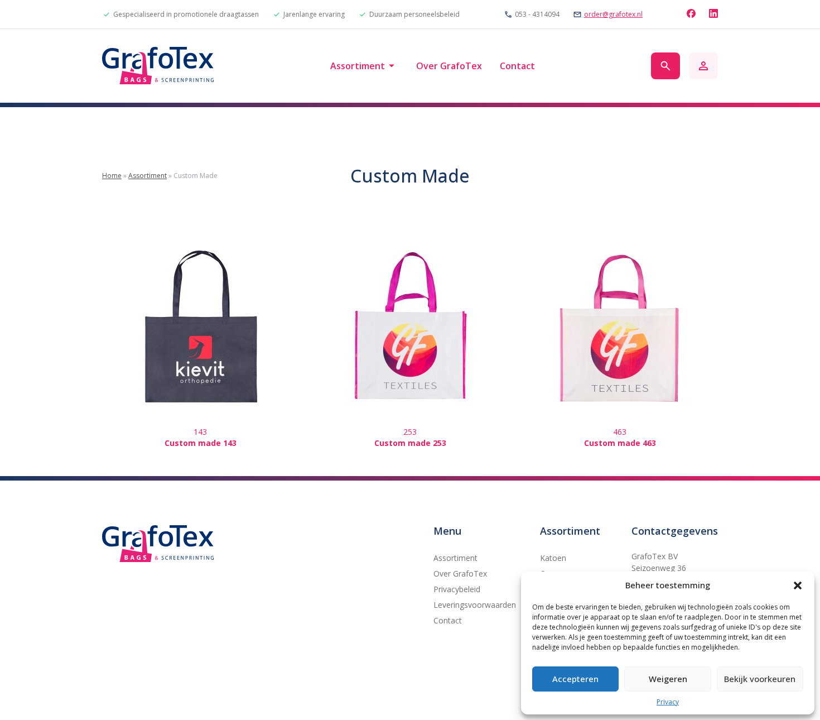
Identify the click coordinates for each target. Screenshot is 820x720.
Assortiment (357, 66)
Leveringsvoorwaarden (474, 604)
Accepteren (575, 678)
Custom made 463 (620, 443)
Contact (517, 66)
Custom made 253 (410, 443)
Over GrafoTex (449, 66)
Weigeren (668, 678)
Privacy (668, 702)
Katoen (553, 558)
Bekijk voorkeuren (759, 678)
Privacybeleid (456, 589)
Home (112, 175)
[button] (797, 585)
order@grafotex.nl (613, 14)
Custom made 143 (201, 443)
